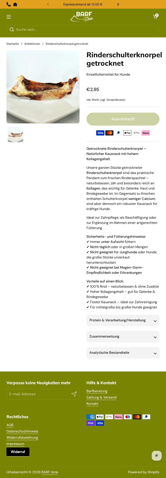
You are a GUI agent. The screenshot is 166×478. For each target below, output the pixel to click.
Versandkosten (115, 100)
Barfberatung (96, 391)
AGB (9, 425)
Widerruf (18, 451)
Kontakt (92, 403)
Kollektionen (32, 44)
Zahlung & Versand (101, 397)
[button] (155, 17)
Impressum (15, 443)
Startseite (12, 44)
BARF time (50, 472)
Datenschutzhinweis (22, 431)
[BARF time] (82, 17)
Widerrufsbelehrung (22, 437)
